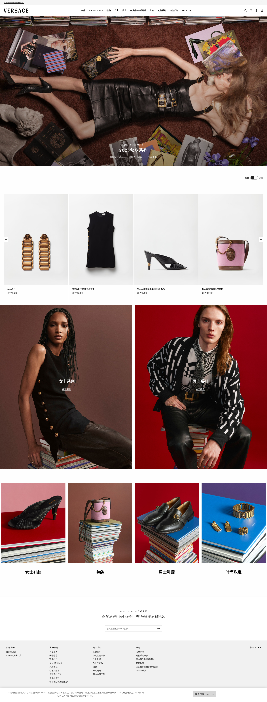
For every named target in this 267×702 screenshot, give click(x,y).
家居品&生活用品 (138, 10)
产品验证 (53, 667)
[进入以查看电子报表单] (159, 628)
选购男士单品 (136, 157)
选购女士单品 (117, 157)
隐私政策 (140, 663)
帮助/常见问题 (55, 663)
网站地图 (97, 670)
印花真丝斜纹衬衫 (210, 289)
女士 (116, 10)
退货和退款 (54, 678)
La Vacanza (96, 10)
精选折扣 (174, 10)
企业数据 (97, 659)
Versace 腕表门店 (13, 655)
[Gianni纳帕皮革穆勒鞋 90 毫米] (36, 239)
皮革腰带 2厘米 (144, 289)
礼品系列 (162, 10)
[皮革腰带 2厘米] (166, 239)
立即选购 (66, 389)
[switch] (254, 178)
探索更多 (152, 157)
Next (261, 239)
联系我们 (53, 659)
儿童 (152, 10)
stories (186, 10)
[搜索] (245, 10)
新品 (83, 10)
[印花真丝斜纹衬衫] (230, 239)
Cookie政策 (141, 670)
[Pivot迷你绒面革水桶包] (101, 239)
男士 (124, 10)
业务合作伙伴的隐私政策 (147, 667)
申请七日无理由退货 (58, 682)
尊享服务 (53, 652)
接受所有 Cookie (204, 694)
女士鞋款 (33, 572)
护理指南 (53, 655)
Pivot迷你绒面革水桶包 (82, 289)
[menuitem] (83, 10)
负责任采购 (98, 663)
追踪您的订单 (55, 674)
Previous (6, 239)
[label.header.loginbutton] (256, 10)
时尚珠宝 (234, 572)
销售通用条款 (142, 655)
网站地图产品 (99, 674)
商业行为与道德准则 (145, 659)
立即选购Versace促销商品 (14, 2)
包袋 (109, 10)
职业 (95, 667)
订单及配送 (54, 670)
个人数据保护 (99, 655)
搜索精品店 (11, 652)
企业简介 (97, 652)
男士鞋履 (167, 572)
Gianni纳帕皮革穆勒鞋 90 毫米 (21, 289)
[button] (262, 10)
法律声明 (140, 652)
